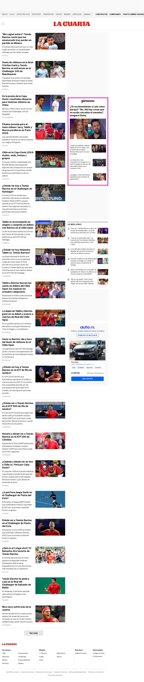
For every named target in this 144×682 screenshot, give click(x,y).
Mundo (67, 14)
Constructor (101, 14)
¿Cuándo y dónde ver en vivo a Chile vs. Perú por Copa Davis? (17, 464)
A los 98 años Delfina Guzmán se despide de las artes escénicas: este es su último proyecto (83, 251)
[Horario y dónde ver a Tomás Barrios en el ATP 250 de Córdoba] (50, 441)
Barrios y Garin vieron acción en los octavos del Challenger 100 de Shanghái (17, 111)
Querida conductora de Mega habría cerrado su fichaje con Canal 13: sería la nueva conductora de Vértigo (84, 262)
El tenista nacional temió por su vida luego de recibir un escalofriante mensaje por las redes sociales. (17, 49)
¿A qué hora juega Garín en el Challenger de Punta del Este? (17, 495)
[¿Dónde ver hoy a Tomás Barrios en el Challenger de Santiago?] (50, 193)
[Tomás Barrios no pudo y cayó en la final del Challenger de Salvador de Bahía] (50, 586)
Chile (12, 14)
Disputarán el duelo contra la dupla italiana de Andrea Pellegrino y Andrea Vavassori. (17, 298)
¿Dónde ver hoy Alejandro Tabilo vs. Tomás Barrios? (16, 251)
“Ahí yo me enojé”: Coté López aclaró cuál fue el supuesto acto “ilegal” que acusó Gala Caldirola (82, 281)
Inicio (4, 14)
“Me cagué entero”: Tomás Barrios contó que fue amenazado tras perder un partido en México (16, 39)
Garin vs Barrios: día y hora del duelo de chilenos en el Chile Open (17, 342)
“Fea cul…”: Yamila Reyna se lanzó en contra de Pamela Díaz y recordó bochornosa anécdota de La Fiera (84, 230)
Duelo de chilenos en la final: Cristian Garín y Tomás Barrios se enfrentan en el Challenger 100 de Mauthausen (18, 68)
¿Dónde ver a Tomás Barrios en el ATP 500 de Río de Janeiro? (17, 406)
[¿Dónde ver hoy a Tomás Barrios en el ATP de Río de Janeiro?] (50, 374)
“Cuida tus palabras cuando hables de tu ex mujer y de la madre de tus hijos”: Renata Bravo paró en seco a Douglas (80, 149)
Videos (59, 14)
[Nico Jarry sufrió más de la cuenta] (50, 614)
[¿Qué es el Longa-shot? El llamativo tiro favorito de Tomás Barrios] (50, 555)
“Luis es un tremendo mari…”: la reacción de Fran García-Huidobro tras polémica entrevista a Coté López (83, 241)
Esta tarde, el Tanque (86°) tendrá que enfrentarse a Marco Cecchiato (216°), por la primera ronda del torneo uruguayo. (17, 506)
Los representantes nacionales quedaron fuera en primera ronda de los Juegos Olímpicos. (17, 139)
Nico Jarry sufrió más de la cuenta (16, 608)
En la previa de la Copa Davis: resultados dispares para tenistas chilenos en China (17, 101)
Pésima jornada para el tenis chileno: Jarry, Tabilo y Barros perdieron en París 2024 (17, 129)
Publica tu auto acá (87, 335)
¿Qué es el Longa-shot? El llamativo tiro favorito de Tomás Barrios (16, 551)
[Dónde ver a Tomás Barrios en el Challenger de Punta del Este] (50, 527)
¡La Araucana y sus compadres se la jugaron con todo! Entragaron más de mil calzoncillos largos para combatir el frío (80, 164)
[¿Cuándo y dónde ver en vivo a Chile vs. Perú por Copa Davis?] (50, 469)
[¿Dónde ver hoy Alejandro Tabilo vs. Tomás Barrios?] (50, 257)
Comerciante (115, 14)
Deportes (36, 14)
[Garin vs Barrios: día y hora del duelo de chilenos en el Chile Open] (50, 346)
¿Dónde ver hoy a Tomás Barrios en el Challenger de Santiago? (17, 188)
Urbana (87, 14)
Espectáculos (23, 14)
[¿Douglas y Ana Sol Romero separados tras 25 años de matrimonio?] (99, 177)
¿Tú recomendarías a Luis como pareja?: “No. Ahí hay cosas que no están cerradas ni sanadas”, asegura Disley (87, 111)
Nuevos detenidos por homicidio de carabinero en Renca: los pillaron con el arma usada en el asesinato (84, 272)
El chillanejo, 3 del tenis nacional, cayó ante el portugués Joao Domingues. (16, 594)
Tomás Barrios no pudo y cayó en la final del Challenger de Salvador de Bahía (16, 583)
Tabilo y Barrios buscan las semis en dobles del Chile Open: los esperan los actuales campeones (17, 287)
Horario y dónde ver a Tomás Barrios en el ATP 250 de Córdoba (17, 436)
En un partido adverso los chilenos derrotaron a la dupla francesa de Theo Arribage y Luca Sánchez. (16, 326)
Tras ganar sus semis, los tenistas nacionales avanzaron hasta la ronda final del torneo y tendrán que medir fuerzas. (17, 82)
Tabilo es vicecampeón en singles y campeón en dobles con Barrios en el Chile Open (18, 224)
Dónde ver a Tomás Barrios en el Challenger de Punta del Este (17, 523)
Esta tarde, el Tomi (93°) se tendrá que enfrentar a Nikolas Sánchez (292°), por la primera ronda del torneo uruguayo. (16, 534)
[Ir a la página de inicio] (72, 23)
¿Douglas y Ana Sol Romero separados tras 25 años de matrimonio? (80, 177)
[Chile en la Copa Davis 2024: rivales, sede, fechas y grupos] (50, 159)
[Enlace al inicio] (88, 101)
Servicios (77, 14)
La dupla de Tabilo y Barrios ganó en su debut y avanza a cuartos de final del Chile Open (17, 315)
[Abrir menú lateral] (4, 24)
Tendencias (48, 14)
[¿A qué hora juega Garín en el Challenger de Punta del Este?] (50, 499)
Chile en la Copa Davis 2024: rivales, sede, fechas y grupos (18, 155)
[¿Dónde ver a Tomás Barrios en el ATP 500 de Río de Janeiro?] (50, 410)
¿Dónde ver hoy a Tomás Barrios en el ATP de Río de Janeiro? (17, 370)
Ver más (34, 633)
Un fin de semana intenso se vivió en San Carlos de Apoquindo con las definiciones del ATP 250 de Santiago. (17, 235)
